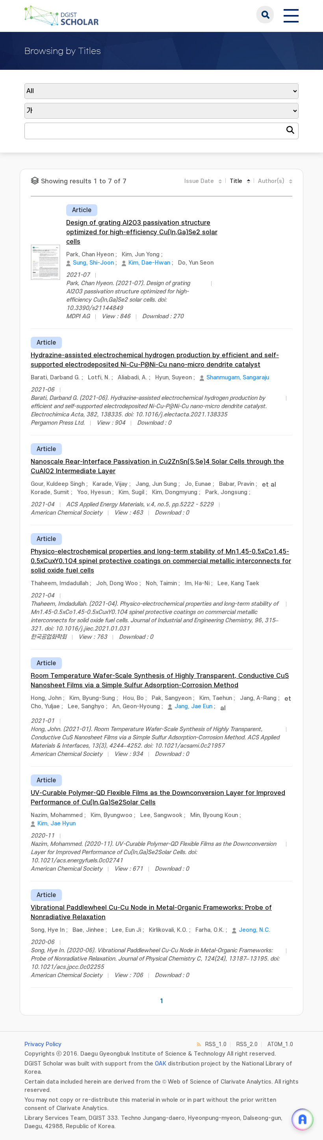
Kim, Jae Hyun (56, 823)
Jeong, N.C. (254, 930)
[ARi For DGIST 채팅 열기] (302, 1119)
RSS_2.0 (247, 1044)
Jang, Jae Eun (193, 706)
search (265, 14)
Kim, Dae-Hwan (149, 262)
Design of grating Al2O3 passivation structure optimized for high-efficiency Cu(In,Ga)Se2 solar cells (141, 232)
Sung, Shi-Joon (93, 262)
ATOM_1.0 (280, 1044)
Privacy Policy (42, 1044)
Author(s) (271, 181)
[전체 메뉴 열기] (291, 14)
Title (236, 181)
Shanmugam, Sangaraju (237, 377)
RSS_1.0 (215, 1044)
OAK (160, 1063)
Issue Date (199, 181)
